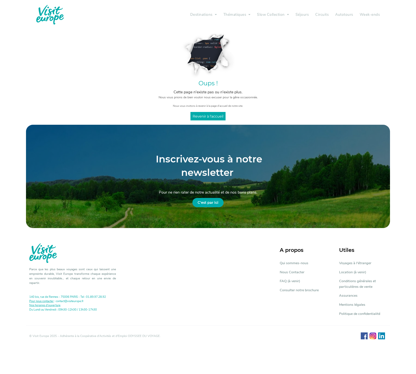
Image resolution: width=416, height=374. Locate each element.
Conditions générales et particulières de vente (357, 284)
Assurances (348, 295)
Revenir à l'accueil (208, 116)
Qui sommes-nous (294, 263)
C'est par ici (208, 203)
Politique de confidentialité (359, 313)
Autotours (344, 14)
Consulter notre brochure (299, 290)
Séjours (302, 14)
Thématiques (234, 14)
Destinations (201, 14)
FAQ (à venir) (290, 281)
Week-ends (370, 14)
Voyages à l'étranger (355, 263)
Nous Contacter (292, 272)
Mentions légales (352, 304)
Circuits (322, 14)
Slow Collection (271, 14)
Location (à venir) (352, 272)
